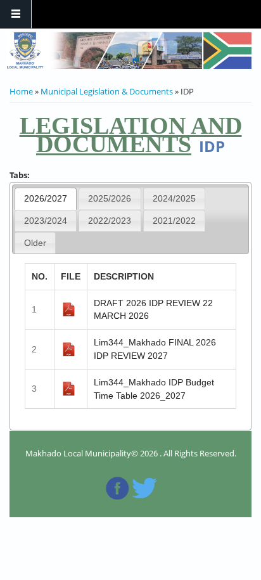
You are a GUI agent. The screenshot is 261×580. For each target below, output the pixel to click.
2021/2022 (174, 221)
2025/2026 (109, 198)
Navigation (16, 14)
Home (21, 91)
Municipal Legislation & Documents (107, 91)
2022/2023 (109, 221)
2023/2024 (45, 221)
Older (35, 243)
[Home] (128, 50)
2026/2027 (45, 198)
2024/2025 (174, 198)
